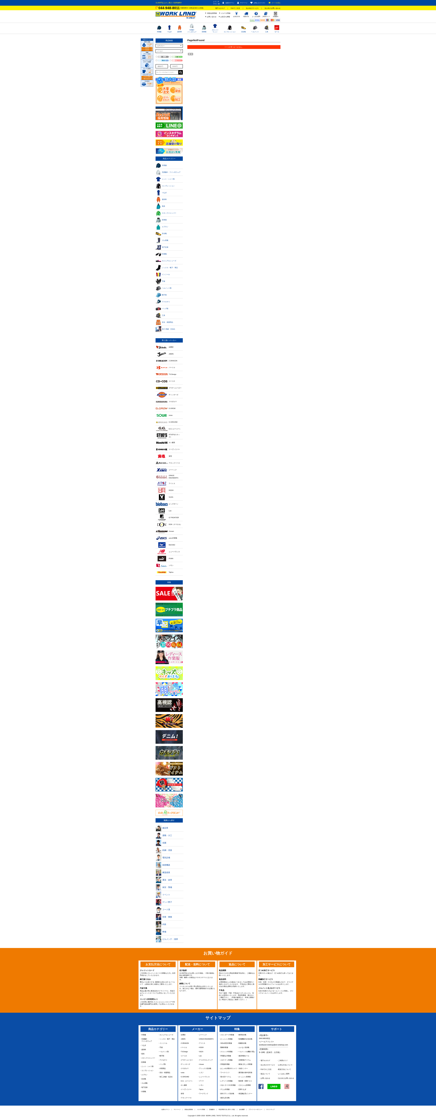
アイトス (202, 1043)
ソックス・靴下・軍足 (167, 1039)
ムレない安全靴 (244, 1047)
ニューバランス (204, 1077)
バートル (184, 1047)
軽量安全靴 (242, 1043)
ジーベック (203, 1035)
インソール (163, 1043)
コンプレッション (230, 32)
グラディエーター (187, 1060)
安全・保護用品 (165, 1072)
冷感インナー (243, 1068)
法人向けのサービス (268, 1065)
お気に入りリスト (259, 3)
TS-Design (184, 1051)
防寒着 (204, 32)
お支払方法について (285, 1065)
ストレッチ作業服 (226, 1051)
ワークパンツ (224, 1072)
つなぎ (169, 32)
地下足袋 (144, 1087)
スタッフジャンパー (148, 1058)
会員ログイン (229, 3)
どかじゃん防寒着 (245, 1085)
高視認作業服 (224, 1064)
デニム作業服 (224, 1089)
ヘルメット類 (164, 1051)
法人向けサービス (252, 8)
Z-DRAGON (185, 1043)
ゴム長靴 (144, 1083)
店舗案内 (212, 1109)
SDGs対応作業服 (226, 1043)
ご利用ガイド (283, 1060)
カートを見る (276, 3)
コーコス (184, 1056)
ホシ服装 (184, 1085)
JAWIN (183, 1039)
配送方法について (284, 1069)
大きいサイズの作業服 (227, 1085)
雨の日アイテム (225, 1077)
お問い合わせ (211, 17)
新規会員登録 (212, 13)
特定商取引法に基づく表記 (227, 1109)
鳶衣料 (179, 32)
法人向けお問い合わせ (272, 8)
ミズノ (201, 1072)
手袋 (161, 1047)
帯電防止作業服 (225, 1056)
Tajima (201, 1089)
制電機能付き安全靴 (245, 1039)
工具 (266, 32)
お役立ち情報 (225, 17)
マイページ (243, 3)
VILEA (201, 1051)
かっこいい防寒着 (245, 1077)
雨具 (142, 1054)
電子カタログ (220, 8)
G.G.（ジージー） (187, 1081)
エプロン (144, 1075)
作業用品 (163, 1068)
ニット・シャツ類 (147, 1066)
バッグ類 (163, 1064)
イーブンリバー (186, 1089)
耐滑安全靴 (242, 1035)
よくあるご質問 (283, 1074)
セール (277, 32)
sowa (182, 1072)
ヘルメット (255, 32)
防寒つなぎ (242, 1089)
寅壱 (182, 1093)
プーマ (201, 1081)
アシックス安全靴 (205, 1068)
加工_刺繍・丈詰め (166, 1077)
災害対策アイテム (245, 1060)
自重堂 (183, 1035)
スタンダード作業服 (227, 1035)
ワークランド (203, 1093)
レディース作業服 (226, 1081)
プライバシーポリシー (255, 1109)
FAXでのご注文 (266, 1069)
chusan (201, 1064)
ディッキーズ (185, 1064)
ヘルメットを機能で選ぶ (247, 1051)
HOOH (201, 1047)
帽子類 (162, 1056)
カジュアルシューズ (166, 1035)
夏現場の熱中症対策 (245, 1072)
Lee (200, 1056)
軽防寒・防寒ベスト (245, 1081)
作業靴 (143, 1091)
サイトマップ (270, 1109)
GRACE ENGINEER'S (206, 1039)
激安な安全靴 (224, 1098)
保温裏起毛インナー (245, 1093)
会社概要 (242, 1109)
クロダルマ (184, 1068)
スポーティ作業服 (226, 1060)
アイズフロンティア (206, 1060)
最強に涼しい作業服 (245, 1064)
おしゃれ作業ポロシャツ (228, 1068)
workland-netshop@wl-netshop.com (273, 1045)
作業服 (159, 32)
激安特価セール (244, 1056)
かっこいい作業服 (226, 1039)
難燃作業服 (224, 1047)
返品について (265, 1074)
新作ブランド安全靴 (227, 1093)
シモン (201, 1085)
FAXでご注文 (235, 8)
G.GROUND (185, 1077)
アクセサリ (163, 1060)
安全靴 (243, 32)
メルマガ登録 (225, 13)
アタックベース (186, 1098)
